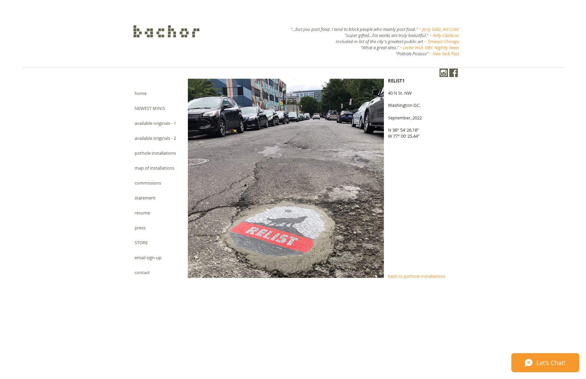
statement (145, 198)
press (140, 228)
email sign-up (148, 257)
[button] (286, 178)
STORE (141, 243)
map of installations (154, 168)
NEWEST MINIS (150, 108)
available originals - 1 (155, 123)
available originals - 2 (155, 138)
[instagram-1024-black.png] (444, 73)
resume (142, 213)
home (140, 93)
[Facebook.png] (453, 73)
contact (142, 272)
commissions (148, 183)
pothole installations (155, 153)
